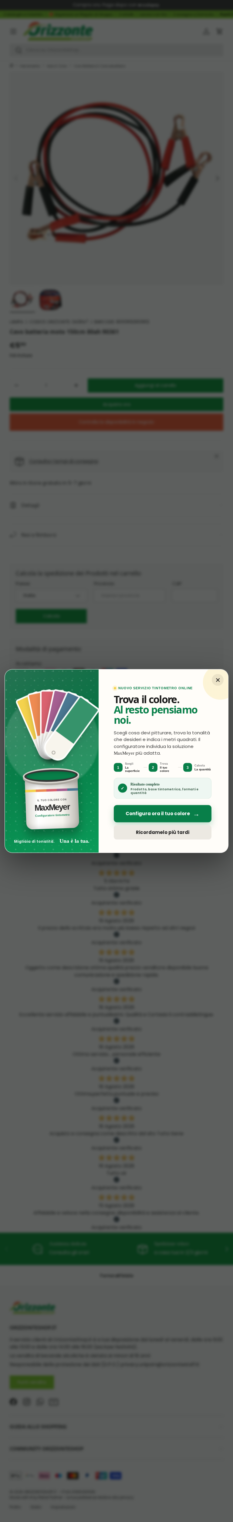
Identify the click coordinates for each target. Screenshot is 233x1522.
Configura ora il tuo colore (163, 813)
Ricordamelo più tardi (162, 832)
